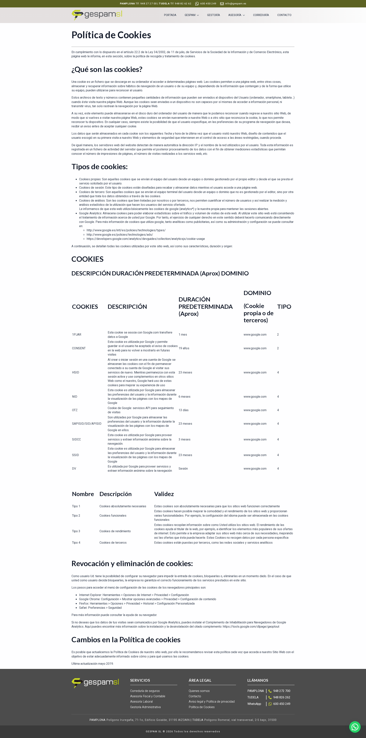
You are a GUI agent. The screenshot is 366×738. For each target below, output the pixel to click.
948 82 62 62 (183, 4)
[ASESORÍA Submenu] (244, 15)
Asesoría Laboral (141, 702)
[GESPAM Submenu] (198, 15)
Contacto (284, 15)
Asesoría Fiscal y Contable (147, 696)
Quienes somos (199, 691)
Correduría (261, 15)
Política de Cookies (202, 707)
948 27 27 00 (148, 4)
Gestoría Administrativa (145, 707)
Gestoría (213, 15)
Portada (170, 15)
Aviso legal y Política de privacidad (212, 702)
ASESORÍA (234, 15)
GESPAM (190, 15)
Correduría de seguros (145, 691)
